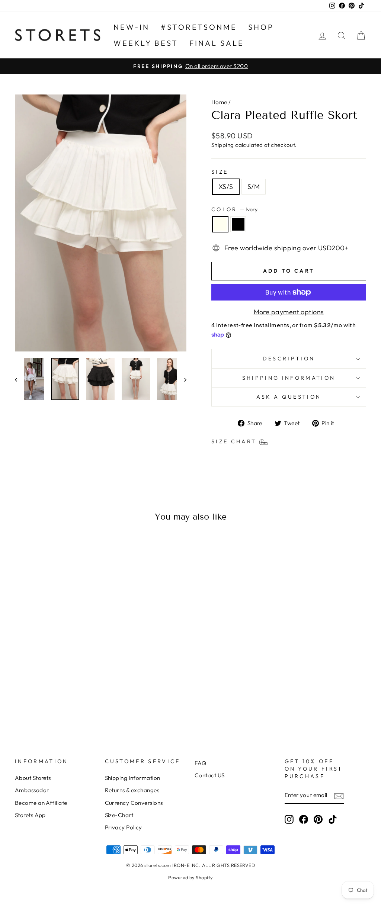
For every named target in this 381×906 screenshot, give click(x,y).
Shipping (222, 144)
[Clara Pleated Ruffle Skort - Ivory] (50, 690)
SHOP (261, 27)
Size (219, 171)
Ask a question (288, 396)
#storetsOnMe (199, 27)
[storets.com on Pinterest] (318, 819)
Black (238, 224)
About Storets (33, 777)
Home (219, 102)
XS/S (225, 186)
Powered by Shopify (190, 877)
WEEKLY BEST (145, 43)
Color (234, 209)
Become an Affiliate (41, 802)
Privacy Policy (123, 827)
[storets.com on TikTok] (332, 819)
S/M (253, 186)
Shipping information (288, 378)
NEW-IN (131, 27)
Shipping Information (132, 777)
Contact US (210, 775)
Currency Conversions (134, 802)
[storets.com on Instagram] (289, 819)
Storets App (30, 815)
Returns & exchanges (132, 790)
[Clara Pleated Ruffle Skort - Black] (60, 690)
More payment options (289, 312)
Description (289, 358)
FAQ (200, 763)
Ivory (220, 224)
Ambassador (32, 790)
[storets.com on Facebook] (303, 819)
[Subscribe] (339, 796)
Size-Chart (119, 815)
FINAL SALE (216, 43)
